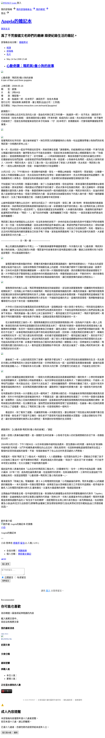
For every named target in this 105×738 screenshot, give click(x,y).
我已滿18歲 (6, 733)
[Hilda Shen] (2, 636)
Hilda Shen (4, 634)
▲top (3, 559)
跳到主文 (5, 29)
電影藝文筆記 (24, 554)
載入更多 (5, 564)
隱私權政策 (67, 700)
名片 (9, 54)
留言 (22, 543)
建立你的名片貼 (6, 639)
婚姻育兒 (23, 42)
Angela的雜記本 (16, 21)
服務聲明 (78, 700)
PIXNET (32, 700)
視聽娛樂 (22, 551)
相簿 (9, 48)
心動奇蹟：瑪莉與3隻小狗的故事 (30, 66)
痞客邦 (16, 543)
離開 (16, 733)
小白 (3, 527)
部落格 (10, 51)
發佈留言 (5, 581)
